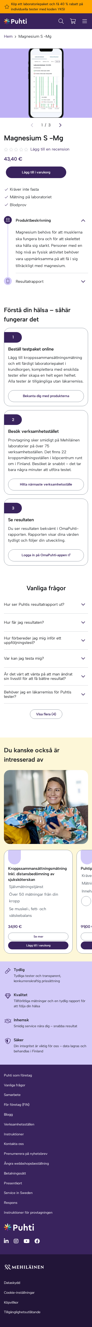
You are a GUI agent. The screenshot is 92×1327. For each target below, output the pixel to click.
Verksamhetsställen (19, 1124)
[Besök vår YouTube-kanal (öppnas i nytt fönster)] (27, 1241)
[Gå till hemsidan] (19, 1227)
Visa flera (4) (46, 714)
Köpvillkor (11, 1302)
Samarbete (12, 1095)
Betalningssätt (15, 1173)
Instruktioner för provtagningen (28, 1212)
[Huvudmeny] (84, 21)
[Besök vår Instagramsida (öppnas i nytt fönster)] (17, 1241)
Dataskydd (12, 1283)
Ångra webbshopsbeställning (26, 1163)
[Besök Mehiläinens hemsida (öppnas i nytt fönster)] (24, 1267)
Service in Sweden (18, 1193)
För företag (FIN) (16, 1105)
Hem (8, 36)
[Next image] (60, 125)
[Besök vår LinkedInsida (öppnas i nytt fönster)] (7, 1241)
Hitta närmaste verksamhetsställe (46, 484)
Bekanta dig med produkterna (46, 396)
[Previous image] (31, 125)
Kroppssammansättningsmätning (37, 874)
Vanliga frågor (14, 1085)
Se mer (38, 936)
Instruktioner (14, 1134)
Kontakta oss (14, 1144)
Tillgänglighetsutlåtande (22, 1312)
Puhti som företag (18, 1075)
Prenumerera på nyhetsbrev (25, 1154)
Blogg (8, 1114)
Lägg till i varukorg (36, 172)
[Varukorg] (72, 21)
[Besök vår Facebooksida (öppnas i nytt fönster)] (37, 1241)
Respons (10, 1203)
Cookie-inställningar (19, 1293)
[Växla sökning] (61, 21)
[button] (86, 901)
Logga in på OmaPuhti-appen (44, 555)
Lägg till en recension (49, 149)
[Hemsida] (15, 21)
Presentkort (13, 1183)
